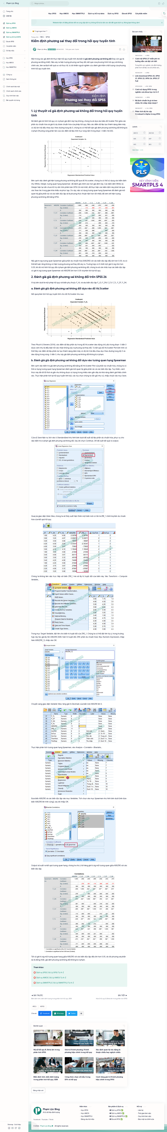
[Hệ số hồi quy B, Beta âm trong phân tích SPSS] (48, 1038)
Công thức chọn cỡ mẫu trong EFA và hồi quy (77, 1078)
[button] (163, 3)
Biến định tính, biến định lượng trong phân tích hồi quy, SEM (46, 1078)
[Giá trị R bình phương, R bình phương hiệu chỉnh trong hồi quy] (79, 1038)
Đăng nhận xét (38, 1090)
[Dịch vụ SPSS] (113, 13)
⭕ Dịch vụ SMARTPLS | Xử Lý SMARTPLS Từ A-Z (54, 983)
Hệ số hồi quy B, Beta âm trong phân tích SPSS (47, 1051)
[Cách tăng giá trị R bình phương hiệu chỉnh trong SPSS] (110, 1065)
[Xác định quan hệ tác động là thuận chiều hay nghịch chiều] (110, 1038)
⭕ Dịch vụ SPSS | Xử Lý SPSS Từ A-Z (49, 972)
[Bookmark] (159, 3)
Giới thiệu (17, 1125)
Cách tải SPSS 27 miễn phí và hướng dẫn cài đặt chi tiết (147, 60)
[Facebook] (37, 1119)
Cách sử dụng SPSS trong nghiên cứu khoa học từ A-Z (147, 90)
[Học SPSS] (52, 13)
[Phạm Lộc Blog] (42, 49)
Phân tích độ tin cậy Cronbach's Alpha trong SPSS (147, 112)
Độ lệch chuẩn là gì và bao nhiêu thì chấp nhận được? (146, 101)
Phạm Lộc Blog (12, 3)
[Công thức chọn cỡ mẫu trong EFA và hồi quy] (79, 1065)
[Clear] (67, 3)
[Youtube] (45, 1119)
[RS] (147, 86)
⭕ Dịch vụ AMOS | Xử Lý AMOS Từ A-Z (50, 978)
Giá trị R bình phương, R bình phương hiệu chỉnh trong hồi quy (78, 1051)
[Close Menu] (161, 23)
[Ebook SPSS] (127, 13)
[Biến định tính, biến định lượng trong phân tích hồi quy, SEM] (48, 1065)
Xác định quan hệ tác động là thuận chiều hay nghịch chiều (108, 1051)
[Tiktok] (51, 1119)
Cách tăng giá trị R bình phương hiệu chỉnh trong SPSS (109, 1078)
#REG (34, 1006)
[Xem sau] (120, 49)
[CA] (147, 108)
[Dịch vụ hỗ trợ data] (96, 13)
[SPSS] (147, 55)
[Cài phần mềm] (141, 13)
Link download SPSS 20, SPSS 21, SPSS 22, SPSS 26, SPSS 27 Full (147, 78)
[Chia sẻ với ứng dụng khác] (81, 1013)
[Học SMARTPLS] (78, 13)
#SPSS (42, 1006)
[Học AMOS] (64, 13)
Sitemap (11, 1125)
